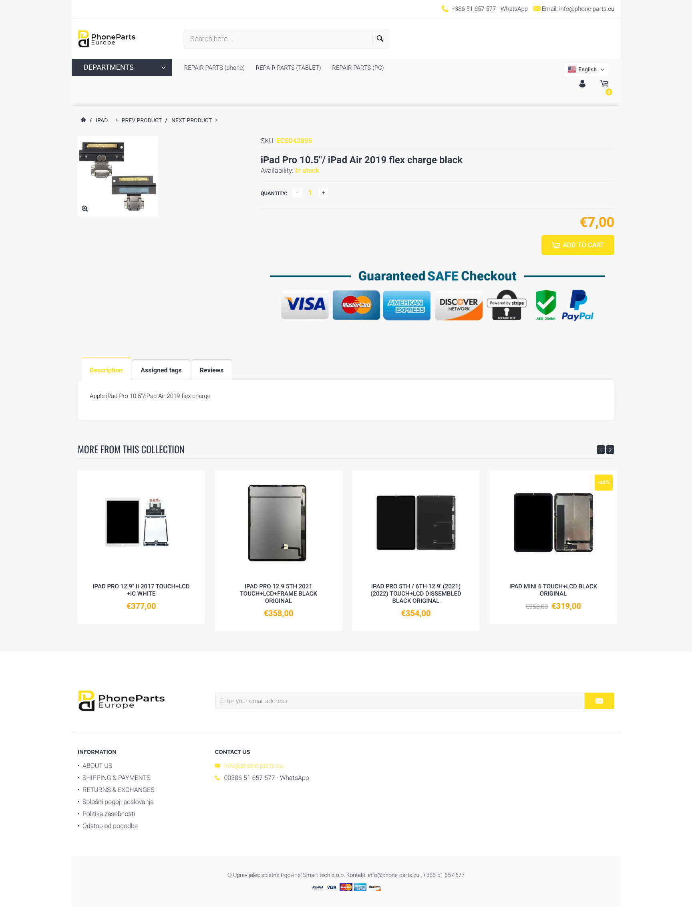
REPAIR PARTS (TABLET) (287, 67)
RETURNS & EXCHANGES (118, 790)
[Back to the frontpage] (83, 120)
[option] (141, 547)
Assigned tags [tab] (161, 370)
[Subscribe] (599, 701)
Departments (109, 67)
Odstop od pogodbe (110, 826)
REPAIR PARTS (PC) (357, 67)
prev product (143, 120)
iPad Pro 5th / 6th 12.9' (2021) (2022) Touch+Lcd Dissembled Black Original (415, 593)
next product (193, 120)
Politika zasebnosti (108, 814)
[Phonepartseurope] (121, 700)
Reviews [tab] (212, 370)
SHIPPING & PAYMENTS (116, 778)
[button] (586, 69)
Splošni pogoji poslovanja (118, 802)
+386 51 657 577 (473, 8)
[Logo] (107, 38)
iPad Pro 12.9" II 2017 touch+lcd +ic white (141, 590)
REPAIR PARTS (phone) (214, 67)
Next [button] (610, 449)
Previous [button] (601, 449)
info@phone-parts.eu (586, 8)
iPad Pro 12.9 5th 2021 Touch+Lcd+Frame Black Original (278, 593)
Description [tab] (106, 370)
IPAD (102, 120)
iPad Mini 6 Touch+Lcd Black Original (553, 590)
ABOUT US (97, 766)
